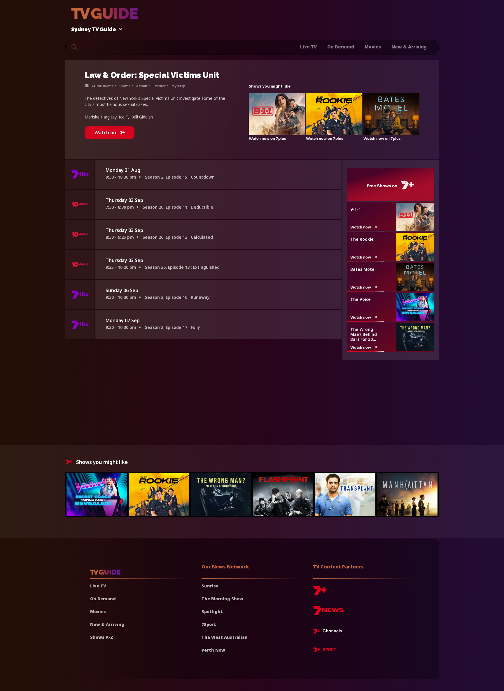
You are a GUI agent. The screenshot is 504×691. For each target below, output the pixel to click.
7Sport (209, 624)
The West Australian (225, 637)
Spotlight (212, 611)
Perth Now (213, 650)
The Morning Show (222, 598)
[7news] (328, 612)
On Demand (340, 47)
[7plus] (319, 592)
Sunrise (210, 586)
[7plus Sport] (324, 651)
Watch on (105, 132)
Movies (373, 47)
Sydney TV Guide (93, 29)
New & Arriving (409, 47)
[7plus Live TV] (329, 632)
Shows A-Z (101, 637)
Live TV (308, 47)
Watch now (360, 227)
